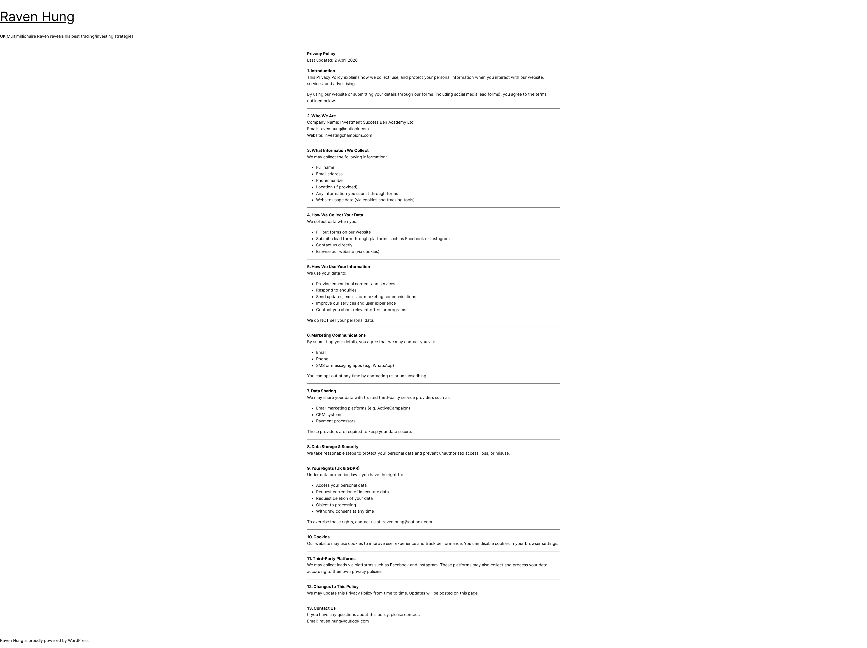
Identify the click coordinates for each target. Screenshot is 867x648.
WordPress (78, 640)
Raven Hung (37, 16)
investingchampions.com (348, 135)
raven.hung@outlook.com (344, 128)
